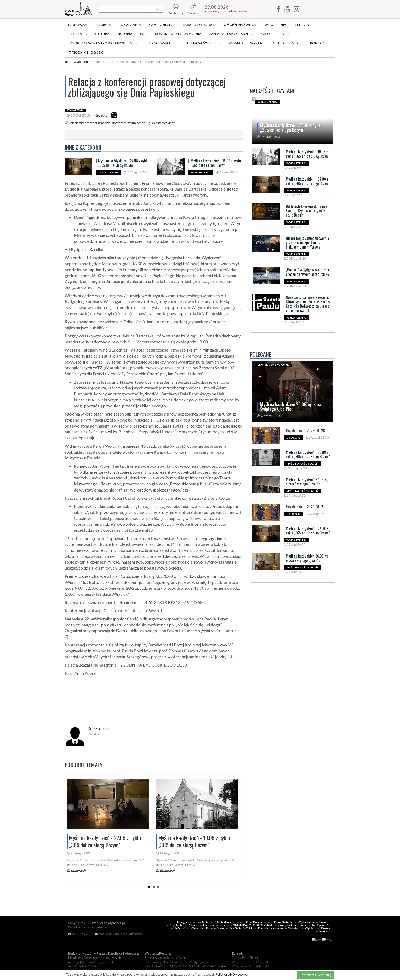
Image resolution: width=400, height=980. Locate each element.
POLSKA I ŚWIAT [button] (157, 43)
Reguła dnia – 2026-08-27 (305, 507)
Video (297, 43)
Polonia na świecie (270, 928)
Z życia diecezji (162, 25)
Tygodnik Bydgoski (86, 52)
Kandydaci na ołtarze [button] (229, 34)
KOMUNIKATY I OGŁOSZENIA (178, 34)
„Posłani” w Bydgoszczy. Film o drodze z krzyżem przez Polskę (307, 272)
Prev (70, 807)
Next (234, 807)
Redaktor (101, 115)
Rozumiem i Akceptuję (315, 975)
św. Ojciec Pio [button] (273, 34)
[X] (114, 115)
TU (229, 656)
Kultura (101, 34)
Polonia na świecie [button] (199, 43)
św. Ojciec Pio (321, 925)
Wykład (257, 43)
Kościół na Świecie (240, 25)
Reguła (278, 43)
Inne (143, 34)
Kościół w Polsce (199, 25)
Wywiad (235, 43)
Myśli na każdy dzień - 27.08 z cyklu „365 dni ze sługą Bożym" (123, 163)
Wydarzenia (275, 25)
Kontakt (318, 43)
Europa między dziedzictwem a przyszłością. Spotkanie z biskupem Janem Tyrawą (307, 242)
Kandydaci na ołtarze (292, 925)
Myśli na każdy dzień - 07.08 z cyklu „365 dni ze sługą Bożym (307, 181)
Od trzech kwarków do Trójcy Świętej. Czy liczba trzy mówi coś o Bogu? (306, 210)
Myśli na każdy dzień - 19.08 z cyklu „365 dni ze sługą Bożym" (216, 163)
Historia (124, 34)
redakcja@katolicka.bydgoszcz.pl (120, 934)
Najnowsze (78, 25)
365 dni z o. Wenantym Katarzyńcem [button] (101, 43)
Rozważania (130, 25)
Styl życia (78, 34)
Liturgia (103, 25)
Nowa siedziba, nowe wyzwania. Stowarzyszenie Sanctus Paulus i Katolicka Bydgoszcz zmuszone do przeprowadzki (309, 303)
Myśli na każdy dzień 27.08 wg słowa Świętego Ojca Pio (307, 482)
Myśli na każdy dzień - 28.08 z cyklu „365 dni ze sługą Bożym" (308, 454)
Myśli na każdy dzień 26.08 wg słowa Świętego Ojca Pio (307, 558)
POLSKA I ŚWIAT (241, 928)
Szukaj (155, 9)
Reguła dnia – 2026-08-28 (305, 430)
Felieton (301, 25)
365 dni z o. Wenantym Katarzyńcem (199, 928)
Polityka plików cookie (231, 974)
